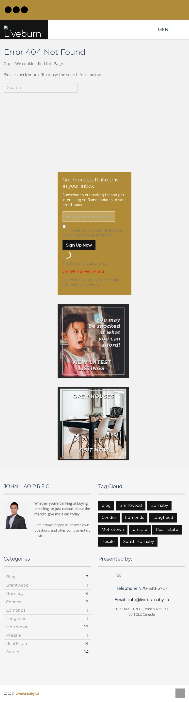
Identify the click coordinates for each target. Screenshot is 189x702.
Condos (109, 517)
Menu (165, 29)
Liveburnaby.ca (27, 693)
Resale (108, 541)
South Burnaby (138, 541)
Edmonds (134, 517)
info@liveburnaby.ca (148, 599)
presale (140, 529)
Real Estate (167, 529)
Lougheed (163, 517)
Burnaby (159, 505)
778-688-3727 (153, 588)
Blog (11, 577)
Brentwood (130, 505)
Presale (13, 635)
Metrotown (113, 529)
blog (106, 505)
